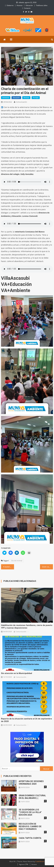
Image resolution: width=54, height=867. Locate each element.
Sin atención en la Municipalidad (16, 673)
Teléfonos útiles (41, 5)
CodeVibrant (39, 861)
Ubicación (29, 5)
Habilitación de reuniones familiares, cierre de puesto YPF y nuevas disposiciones (26, 626)
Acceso (34, 864)
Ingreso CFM (23, 864)
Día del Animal (16, 560)
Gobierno (10, 5)
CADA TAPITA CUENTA (30, 838)
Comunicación (21, 102)
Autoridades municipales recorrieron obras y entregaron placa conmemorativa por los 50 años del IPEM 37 (9, 567)
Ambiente (5, 98)
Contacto (27, 8)
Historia (19, 5)
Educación (16, 98)
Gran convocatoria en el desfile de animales (47, 567)
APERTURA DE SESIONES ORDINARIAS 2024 (31, 782)
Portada (35, 98)
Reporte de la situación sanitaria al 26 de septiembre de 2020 (26, 720)
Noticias (26, 98)
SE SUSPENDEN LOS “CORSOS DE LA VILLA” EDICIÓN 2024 (30, 812)
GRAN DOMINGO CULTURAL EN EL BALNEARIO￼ (32, 796)
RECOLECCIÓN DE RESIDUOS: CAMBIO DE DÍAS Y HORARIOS (30, 826)
